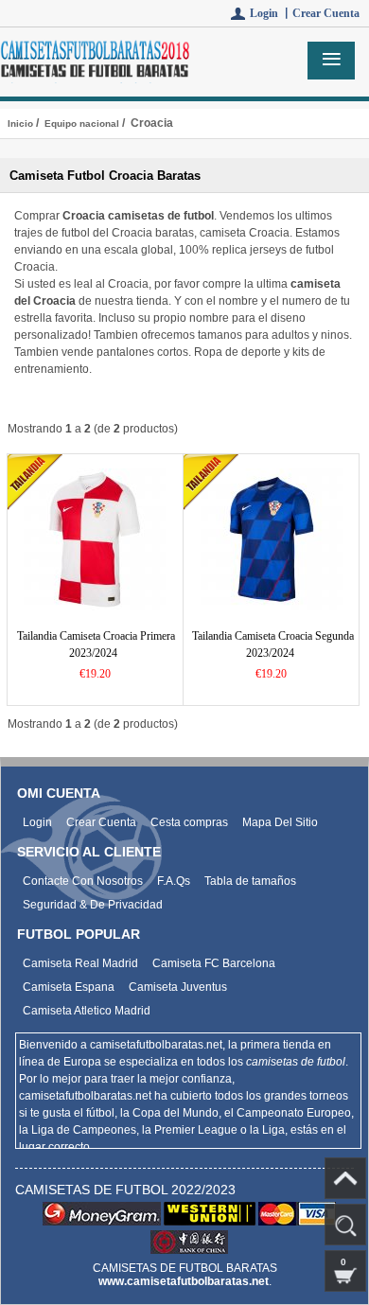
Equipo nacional (81, 123)
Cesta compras (189, 822)
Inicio (20, 123)
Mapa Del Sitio (280, 822)
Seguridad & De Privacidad (93, 904)
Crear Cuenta (326, 13)
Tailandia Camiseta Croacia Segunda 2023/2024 (273, 644)
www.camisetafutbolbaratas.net (183, 1281)
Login (37, 822)
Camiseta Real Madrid (80, 963)
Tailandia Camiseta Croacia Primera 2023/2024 (96, 644)
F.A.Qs (173, 881)
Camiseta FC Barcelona (213, 963)
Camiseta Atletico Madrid (86, 1010)
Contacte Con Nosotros (83, 881)
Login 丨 (271, 13)
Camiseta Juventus (178, 987)
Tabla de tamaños (250, 881)
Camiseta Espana (68, 987)
